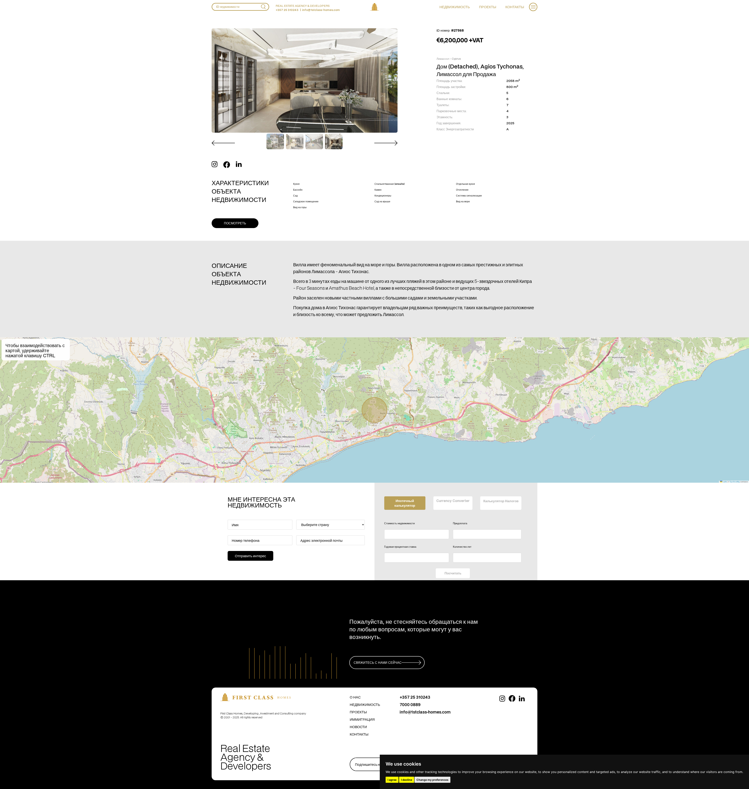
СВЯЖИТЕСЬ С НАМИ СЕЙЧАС (378, 662)
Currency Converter (452, 500)
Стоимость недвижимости (399, 523)
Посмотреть (235, 223)
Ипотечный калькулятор (404, 503)
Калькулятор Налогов (500, 500)
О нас (355, 697)
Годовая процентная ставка (400, 546)
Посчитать (453, 573)
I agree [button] (392, 779)
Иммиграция (362, 719)
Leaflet (724, 482)
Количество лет (462, 546)
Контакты (514, 6)
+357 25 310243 (287, 10)
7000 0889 (410, 704)
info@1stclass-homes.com (321, 10)
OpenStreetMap (735, 482)
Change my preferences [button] (432, 779)
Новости (358, 726)
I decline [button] (406, 779)
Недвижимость (454, 6)
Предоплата (460, 523)
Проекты (487, 6)
